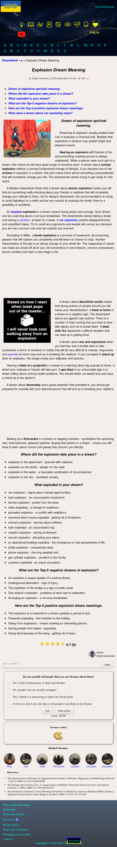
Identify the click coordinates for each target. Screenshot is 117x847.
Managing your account (16, 834)
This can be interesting (16, 804)
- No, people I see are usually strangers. (34, 689)
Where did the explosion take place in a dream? (40, 94)
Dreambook (10, 60)
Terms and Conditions (16, 829)
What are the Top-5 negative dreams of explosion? (42, 103)
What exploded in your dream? (29, 98)
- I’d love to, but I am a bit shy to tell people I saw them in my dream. (51, 703)
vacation (24, 220)
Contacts (8, 839)
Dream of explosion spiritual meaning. (34, 89)
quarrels (13, 354)
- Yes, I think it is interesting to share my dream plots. (42, 696)
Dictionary (9, 809)
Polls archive (64, 711)
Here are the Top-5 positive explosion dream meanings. (45, 108)
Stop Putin (73, 840)
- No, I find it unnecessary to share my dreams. (38, 682)
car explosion (68, 220)
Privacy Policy (11, 824)
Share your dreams (14, 814)
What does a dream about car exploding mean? (40, 113)
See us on (8, 819)
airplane (16, 212)
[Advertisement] (58, 277)
